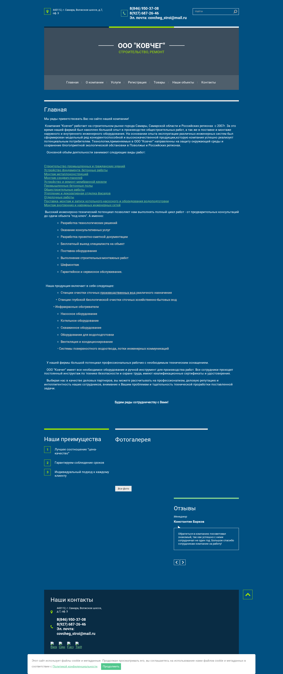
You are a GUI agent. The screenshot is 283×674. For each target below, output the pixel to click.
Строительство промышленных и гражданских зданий (84, 166)
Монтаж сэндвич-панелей (63, 178)
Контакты (208, 82)
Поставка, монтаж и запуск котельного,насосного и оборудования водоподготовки (106, 201)
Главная (72, 82)
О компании (95, 82)
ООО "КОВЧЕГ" (141, 45)
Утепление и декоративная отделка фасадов (77, 193)
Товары (159, 82)
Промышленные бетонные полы (68, 186)
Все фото (123, 488)
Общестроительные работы (64, 189)
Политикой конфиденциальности (75, 666)
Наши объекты (183, 82)
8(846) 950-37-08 (144, 8)
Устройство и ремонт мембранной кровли (75, 182)
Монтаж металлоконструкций (66, 174)
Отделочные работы (59, 197)
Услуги (116, 82)
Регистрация (137, 82)
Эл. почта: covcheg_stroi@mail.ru (158, 18)
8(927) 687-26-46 (144, 13)
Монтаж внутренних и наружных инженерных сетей (82, 205)
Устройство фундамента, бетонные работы (76, 170)
